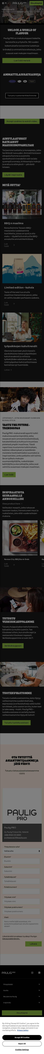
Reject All (22, 1044)
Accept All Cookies (22, 1037)
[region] (22, 1035)
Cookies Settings (22, 1050)
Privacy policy (22, 1030)
